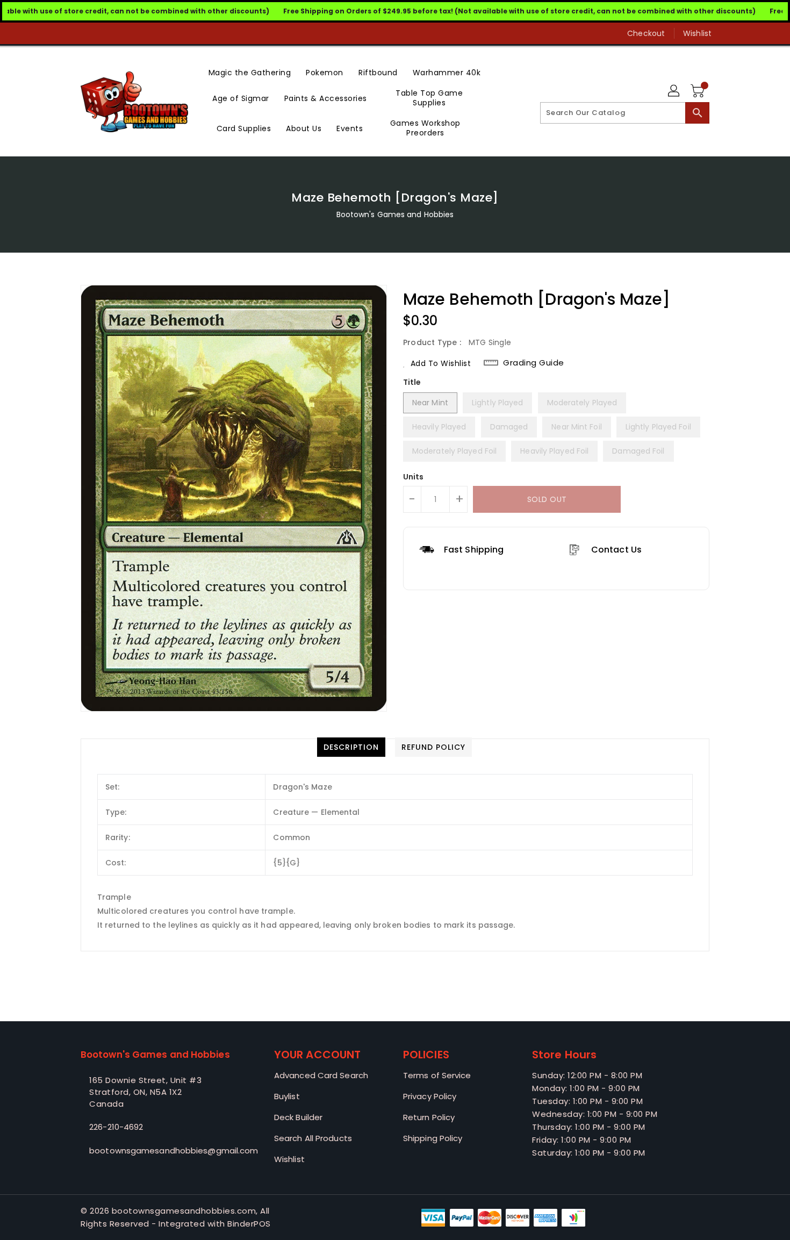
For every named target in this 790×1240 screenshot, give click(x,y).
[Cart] (698, 91)
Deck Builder (298, 1117)
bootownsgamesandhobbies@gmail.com (155, 1150)
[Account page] (674, 91)
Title (412, 382)
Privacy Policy (429, 1096)
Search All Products (313, 1138)
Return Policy (429, 1117)
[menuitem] (250, 72)
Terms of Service (437, 1075)
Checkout (646, 33)
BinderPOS (249, 1223)
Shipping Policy (433, 1138)
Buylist (287, 1096)
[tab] (351, 747)
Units (413, 477)
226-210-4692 (116, 1127)
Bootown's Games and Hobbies (395, 214)
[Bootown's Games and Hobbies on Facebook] (66, 33)
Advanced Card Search (321, 1075)
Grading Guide (533, 362)
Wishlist (697, 33)
